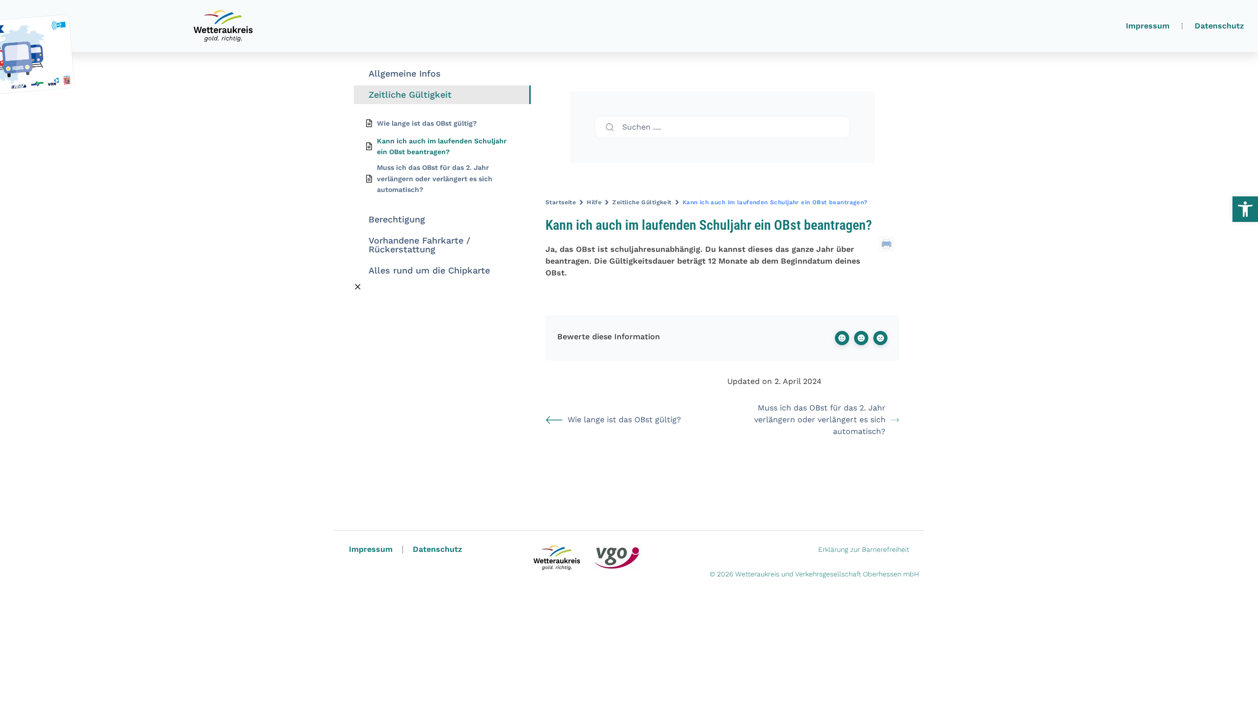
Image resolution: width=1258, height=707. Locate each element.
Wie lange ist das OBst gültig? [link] (624, 419)
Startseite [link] (560, 202)
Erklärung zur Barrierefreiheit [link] (863, 549)
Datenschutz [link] (1219, 25)
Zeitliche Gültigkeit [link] (641, 202)
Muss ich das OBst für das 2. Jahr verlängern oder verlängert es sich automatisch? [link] (820, 419)
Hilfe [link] (594, 202)
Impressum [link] (1148, 25)
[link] (1245, 209)
